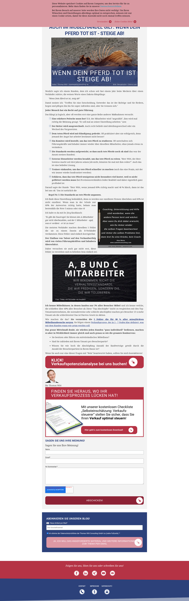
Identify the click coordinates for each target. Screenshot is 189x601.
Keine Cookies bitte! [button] (124, 21)
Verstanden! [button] (102, 21)
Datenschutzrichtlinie (110, 6)
